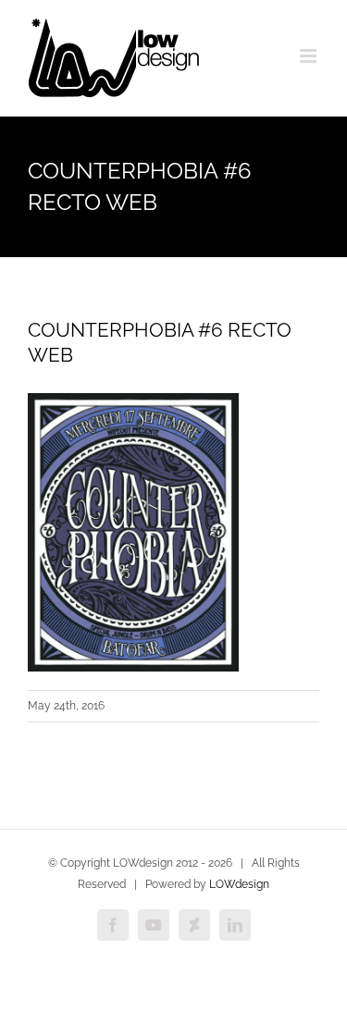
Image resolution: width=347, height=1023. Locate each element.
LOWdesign (239, 884)
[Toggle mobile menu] (309, 56)
